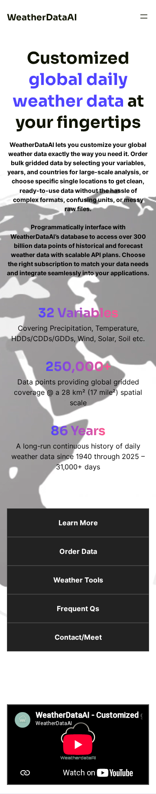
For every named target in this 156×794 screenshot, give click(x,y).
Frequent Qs (78, 608)
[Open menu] (144, 16)
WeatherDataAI (42, 17)
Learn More (78, 522)
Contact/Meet (78, 637)
